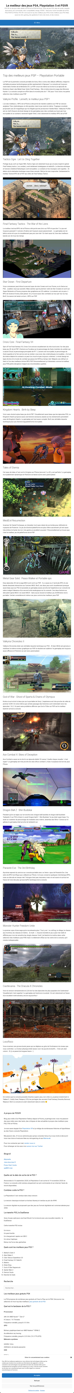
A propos (42, 1390)
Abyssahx (7, 1159)
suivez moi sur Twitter (35, 1146)
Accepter (37, 1375)
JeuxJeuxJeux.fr (10, 1162)
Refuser (37, 1381)
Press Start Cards (10, 1165)
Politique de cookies (33, 1390)
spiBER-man (8, 1168)
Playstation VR (27, 1128)
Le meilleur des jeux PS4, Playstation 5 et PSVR (37, 5)
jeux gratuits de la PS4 (37, 1302)
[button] (71, 1357)
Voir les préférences (37, 1386)
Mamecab (46, 1138)
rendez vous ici (29, 1143)
